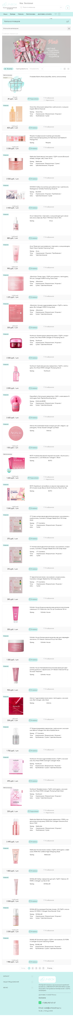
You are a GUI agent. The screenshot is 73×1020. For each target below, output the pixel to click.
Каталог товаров (12, 21)
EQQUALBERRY (41, 401)
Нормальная (40, 114)
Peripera (48, 142)
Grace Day (39, 112)
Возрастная (49, 114)
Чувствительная (41, 165)
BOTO (50, 460)
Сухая (47, 116)
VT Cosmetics (40, 523)
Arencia (48, 430)
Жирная (58, 114)
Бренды (12, 14)
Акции (5, 14)
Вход (21, 3)
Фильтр (9, 68)
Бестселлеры (30, 14)
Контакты (42, 997)
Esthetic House (45, 612)
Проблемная (40, 116)
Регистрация (28, 3)
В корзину (34, 127)
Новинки (21, 14)
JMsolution (39, 281)
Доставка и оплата (45, 14)
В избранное (49, 98)
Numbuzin (39, 340)
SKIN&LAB (47, 884)
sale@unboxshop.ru (52, 1008)
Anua (51, 221)
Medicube (39, 161)
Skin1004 (38, 192)
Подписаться (34, 99)
